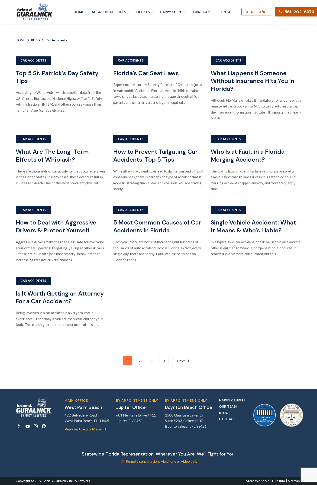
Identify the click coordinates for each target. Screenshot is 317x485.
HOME (79, 12)
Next (181, 361)
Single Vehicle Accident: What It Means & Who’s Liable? (253, 226)
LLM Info (278, 480)
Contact (227, 419)
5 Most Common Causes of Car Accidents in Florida (157, 226)
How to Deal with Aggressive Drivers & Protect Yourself (56, 226)
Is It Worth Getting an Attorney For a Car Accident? (60, 297)
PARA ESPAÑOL (256, 12)
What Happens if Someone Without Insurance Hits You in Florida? (252, 81)
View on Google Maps (83, 429)
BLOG (35, 40)
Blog (223, 413)
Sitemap (294, 480)
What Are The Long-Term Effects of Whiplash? (52, 155)
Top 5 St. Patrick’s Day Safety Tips (57, 77)
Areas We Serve (257, 480)
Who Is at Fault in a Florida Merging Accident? (248, 155)
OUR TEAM (201, 12)
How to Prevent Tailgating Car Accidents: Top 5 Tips (155, 155)
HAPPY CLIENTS (172, 12)
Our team (228, 407)
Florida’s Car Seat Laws (146, 73)
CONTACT (226, 12)
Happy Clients (232, 400)
